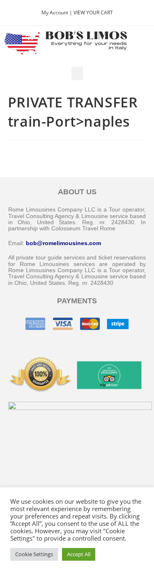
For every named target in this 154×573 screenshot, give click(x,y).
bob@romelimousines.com (63, 243)
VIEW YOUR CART (93, 12)
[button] (77, 73)
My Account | (57, 12)
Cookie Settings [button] (34, 554)
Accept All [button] (78, 554)
